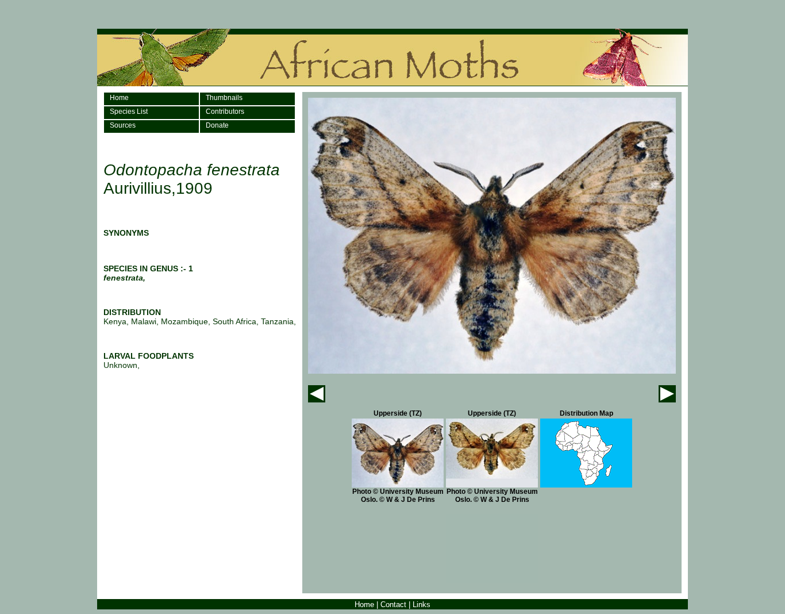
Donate (217, 125)
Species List (129, 112)
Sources (123, 125)
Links (421, 604)
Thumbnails (224, 98)
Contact (393, 604)
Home (119, 98)
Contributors (225, 112)
